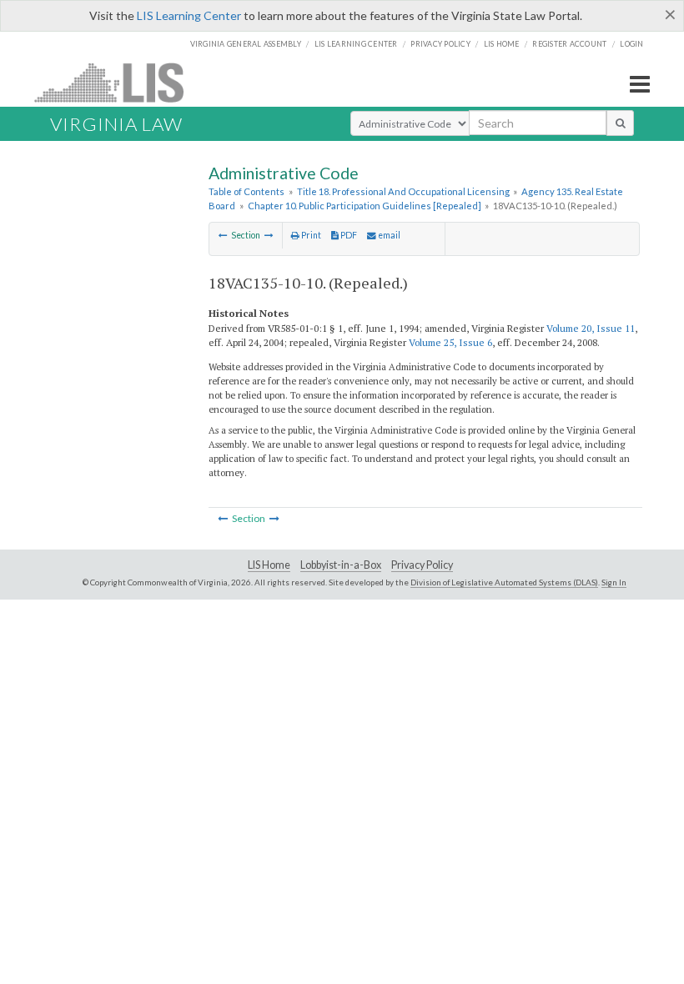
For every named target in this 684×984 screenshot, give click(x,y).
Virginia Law (116, 124)
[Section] (223, 235)
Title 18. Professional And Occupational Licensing (403, 191)
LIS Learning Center (189, 15)
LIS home (502, 43)
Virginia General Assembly (245, 43)
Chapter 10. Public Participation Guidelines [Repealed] (364, 205)
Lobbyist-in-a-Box (340, 565)
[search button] (620, 122)
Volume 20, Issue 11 (590, 328)
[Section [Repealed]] (269, 235)
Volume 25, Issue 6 (450, 342)
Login (631, 43)
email (388, 235)
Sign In (613, 582)
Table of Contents (246, 191)
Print (310, 235)
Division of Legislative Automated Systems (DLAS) (504, 582)
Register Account (569, 43)
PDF (348, 235)
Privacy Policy (440, 43)
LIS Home (269, 565)
